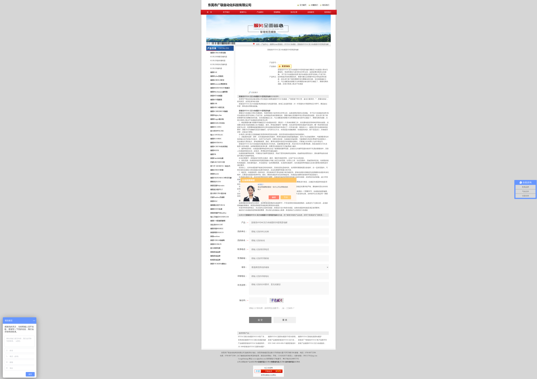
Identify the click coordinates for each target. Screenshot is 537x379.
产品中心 (264, 44)
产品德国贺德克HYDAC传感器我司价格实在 (254, 343)
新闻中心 (243, 12)
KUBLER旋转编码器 (217, 61)
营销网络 (277, 12)
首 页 (209, 12)
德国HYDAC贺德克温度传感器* (310, 337)
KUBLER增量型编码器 (218, 57)
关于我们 (226, 12)
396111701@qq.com (310, 356)
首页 (258, 44)
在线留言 (311, 12)
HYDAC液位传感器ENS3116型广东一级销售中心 (256, 337)
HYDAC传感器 (290, 44)
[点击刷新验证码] (277, 300)
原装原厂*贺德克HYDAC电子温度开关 (312, 340)
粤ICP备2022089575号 (291, 359)
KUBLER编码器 (216, 68)
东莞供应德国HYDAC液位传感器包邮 (252, 340)
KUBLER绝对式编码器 (218, 64)
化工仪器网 (268, 368)
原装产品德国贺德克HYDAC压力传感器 (283, 340)
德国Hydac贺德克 (276, 44)
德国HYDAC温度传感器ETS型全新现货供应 (284, 337)
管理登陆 (269, 359)
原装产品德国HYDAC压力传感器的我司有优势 (315, 343)
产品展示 (260, 12)
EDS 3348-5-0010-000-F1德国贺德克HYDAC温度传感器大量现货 (291, 343)
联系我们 (327, 12)
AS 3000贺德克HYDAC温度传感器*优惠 (253, 347)
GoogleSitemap (243, 359)
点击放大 (254, 92)
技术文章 (294, 12)
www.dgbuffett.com (259, 359)
